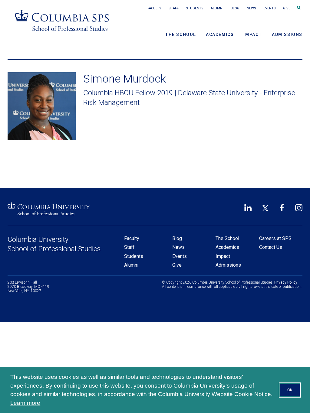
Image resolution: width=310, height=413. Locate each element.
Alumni (217, 8)
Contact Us (270, 247)
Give (286, 8)
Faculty (154, 8)
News (251, 8)
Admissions (287, 34)
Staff (174, 8)
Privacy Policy (285, 282)
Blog (235, 8)
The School (180, 34)
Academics (220, 34)
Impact (252, 34)
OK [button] (289, 390)
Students (194, 8)
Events (269, 8)
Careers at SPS (275, 238)
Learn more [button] (25, 403)
